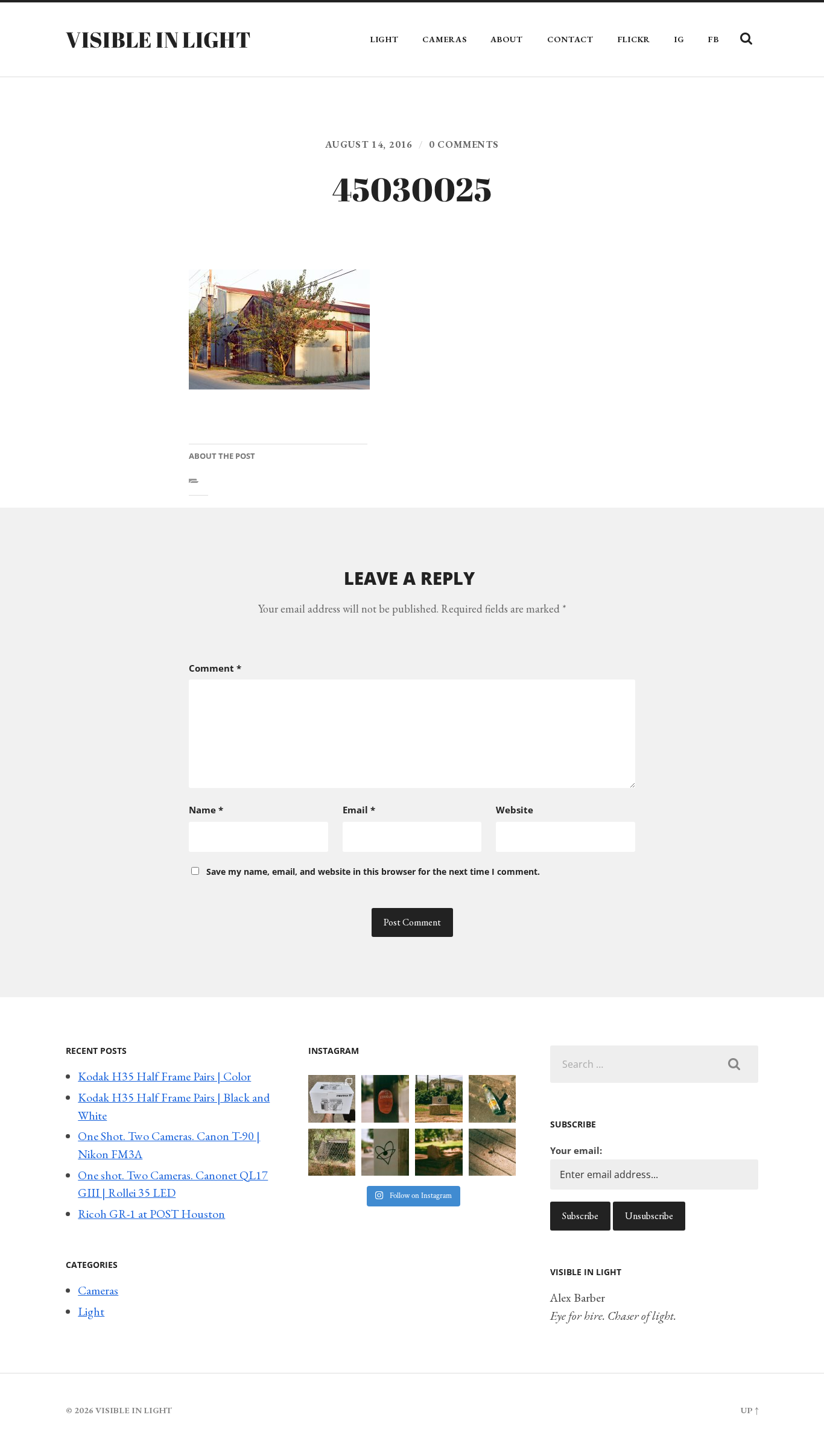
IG (679, 39)
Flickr (634, 39)
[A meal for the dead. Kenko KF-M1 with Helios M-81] (439, 1152)
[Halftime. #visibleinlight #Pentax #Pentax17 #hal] (332, 1099)
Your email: (576, 1150)
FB (713, 39)
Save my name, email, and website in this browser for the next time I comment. (373, 871)
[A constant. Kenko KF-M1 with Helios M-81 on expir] (385, 1099)
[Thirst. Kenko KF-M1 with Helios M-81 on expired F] (492, 1099)
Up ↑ (749, 1410)
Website (514, 810)
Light (384, 39)
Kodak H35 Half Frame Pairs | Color (164, 1076)
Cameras (444, 39)
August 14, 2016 (369, 144)
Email (359, 810)
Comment (215, 668)
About (506, 39)
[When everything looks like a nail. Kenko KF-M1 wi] (492, 1152)
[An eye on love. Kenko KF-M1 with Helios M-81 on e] (385, 1152)
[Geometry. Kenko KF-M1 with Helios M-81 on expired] (439, 1099)
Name (206, 810)
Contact (570, 39)
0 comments (464, 144)
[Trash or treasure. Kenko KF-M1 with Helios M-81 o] (332, 1152)
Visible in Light (158, 39)
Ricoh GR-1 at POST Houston (151, 1214)
